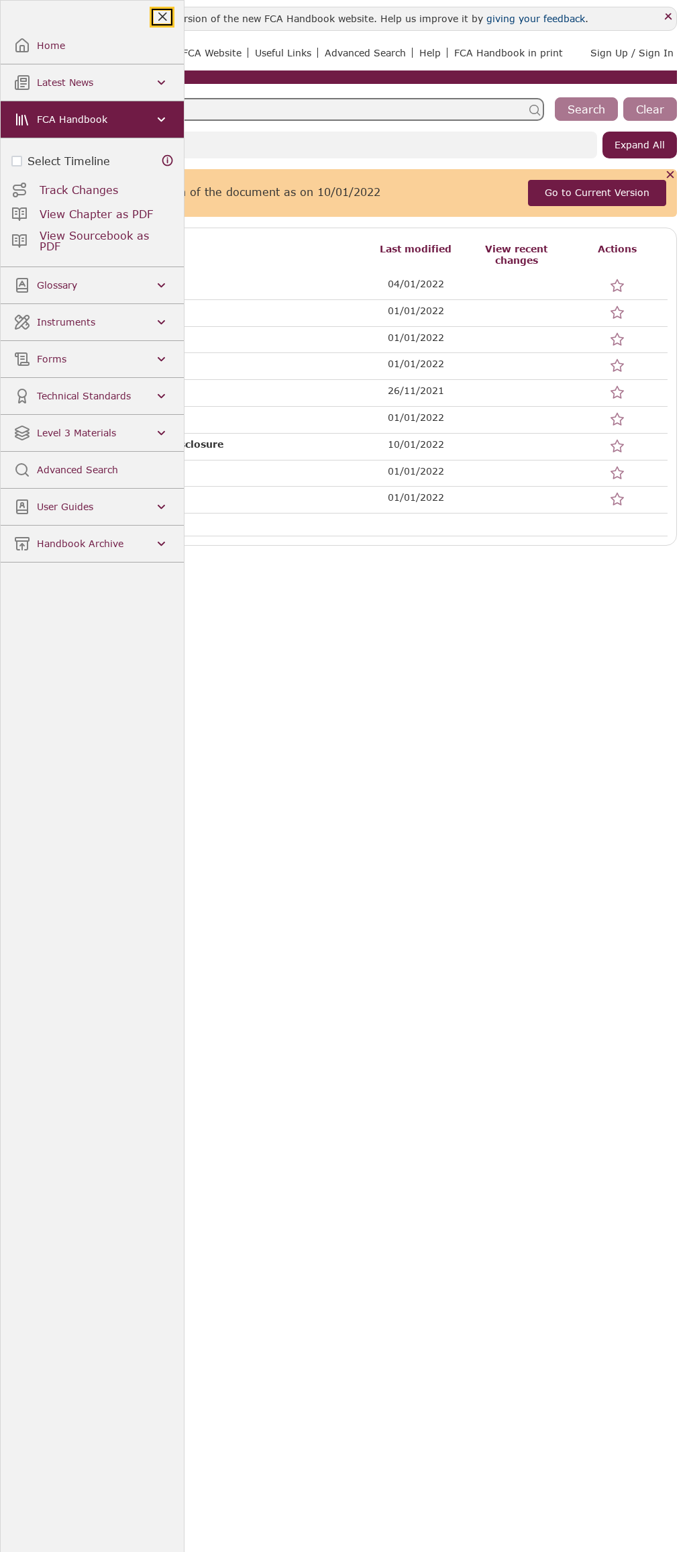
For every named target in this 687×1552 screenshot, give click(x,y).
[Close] (668, 17)
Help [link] (430, 52)
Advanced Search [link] (365, 52)
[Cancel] (670, 175)
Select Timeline (69, 160)
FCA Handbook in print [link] (508, 52)
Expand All (640, 144)
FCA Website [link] (212, 52)
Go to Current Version (597, 192)
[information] (167, 160)
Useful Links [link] (283, 52)
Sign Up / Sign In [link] (632, 52)
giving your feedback (535, 18)
